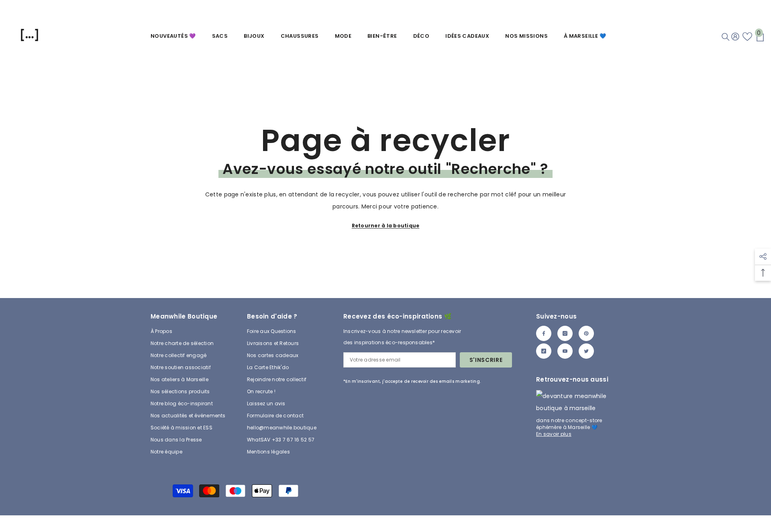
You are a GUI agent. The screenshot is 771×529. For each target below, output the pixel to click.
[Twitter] (586, 351)
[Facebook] (543, 333)
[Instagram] (565, 333)
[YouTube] (565, 351)
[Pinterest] (586, 333)
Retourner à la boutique (386, 225)
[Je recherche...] (725, 37)
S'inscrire (486, 360)
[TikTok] (543, 351)
